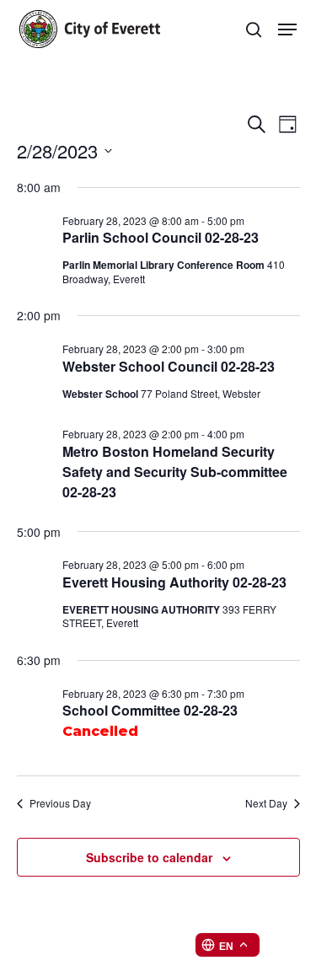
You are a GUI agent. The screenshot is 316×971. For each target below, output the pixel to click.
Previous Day (60, 803)
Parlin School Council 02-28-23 (160, 237)
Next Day (266, 803)
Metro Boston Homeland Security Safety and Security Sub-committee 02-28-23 (174, 472)
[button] (287, 29)
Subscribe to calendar (149, 857)
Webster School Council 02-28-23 (168, 366)
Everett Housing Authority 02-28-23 (174, 582)
